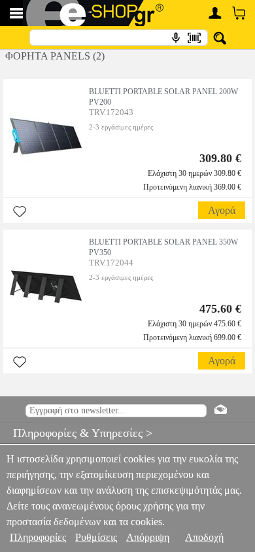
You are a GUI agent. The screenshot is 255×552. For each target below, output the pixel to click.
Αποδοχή (204, 537)
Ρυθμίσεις (96, 537)
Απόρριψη (147, 537)
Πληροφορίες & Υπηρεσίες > (76, 433)
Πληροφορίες (38, 537)
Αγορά (221, 210)
